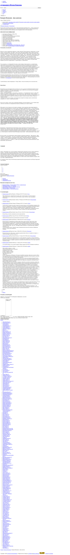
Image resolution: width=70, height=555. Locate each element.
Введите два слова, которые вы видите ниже (19, 317)
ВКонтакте (5, 2)
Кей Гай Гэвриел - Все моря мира (9, 187)
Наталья (28, 219)
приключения (5, 179)
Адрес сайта (30, 316)
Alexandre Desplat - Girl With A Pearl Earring (16, 45)
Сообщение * (2, 315)
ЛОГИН (4, 1)
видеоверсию (8, 77)
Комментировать (6, 199)
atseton (29, 242)
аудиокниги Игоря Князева (12, 553)
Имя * (1, 316)
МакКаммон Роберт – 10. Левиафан (9, 185)
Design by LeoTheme (49, 553)
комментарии (6, 24)
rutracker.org (9, 42)
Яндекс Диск (9, 43)
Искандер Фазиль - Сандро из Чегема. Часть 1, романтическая (14, 184)
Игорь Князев (33, 199)
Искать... (2, 7)
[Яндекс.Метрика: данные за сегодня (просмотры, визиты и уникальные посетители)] (35, 553)
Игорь (28, 215)
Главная (1, 549)
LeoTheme (30, 553)
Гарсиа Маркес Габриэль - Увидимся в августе (11, 186)
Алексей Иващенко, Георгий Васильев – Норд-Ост (15, 44)
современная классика (7, 180)
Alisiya (29, 203)
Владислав (29, 231)
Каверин (4, 178)
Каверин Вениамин (10, 175)
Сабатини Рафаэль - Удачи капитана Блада (10, 188)
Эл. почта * (15, 316)
